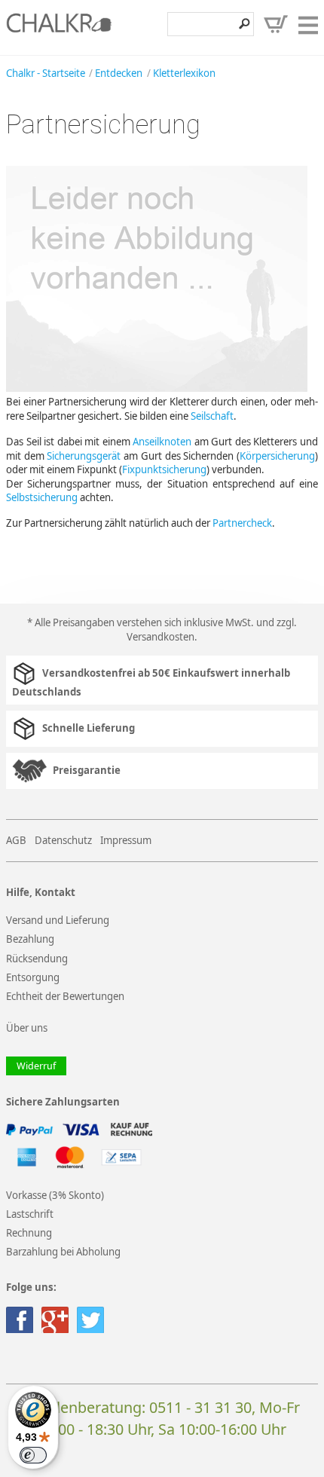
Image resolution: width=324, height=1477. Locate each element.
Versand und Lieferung (57, 920)
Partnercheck (242, 523)
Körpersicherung (277, 456)
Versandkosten (160, 637)
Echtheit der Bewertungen (65, 996)
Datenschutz (63, 840)
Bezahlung (30, 939)
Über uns (26, 1028)
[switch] (33, 1455)
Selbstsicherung (42, 497)
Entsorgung (33, 977)
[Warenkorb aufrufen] (276, 24)
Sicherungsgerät (84, 456)
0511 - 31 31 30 (200, 1407)
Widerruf (36, 1066)
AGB (16, 840)
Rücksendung (37, 958)
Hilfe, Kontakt (40, 892)
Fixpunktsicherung (164, 469)
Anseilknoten (162, 441)
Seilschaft (212, 416)
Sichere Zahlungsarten (63, 1102)
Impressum (125, 840)
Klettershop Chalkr (59, 27)
